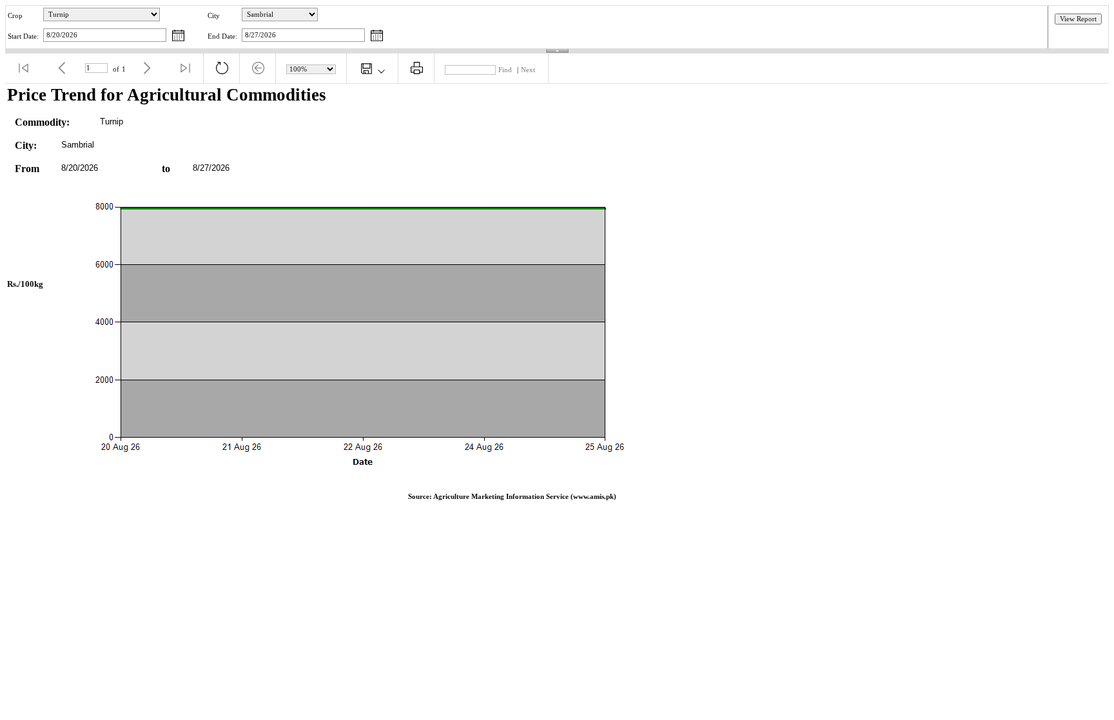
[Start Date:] (178, 36)
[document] (557, 298)
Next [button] (528, 69)
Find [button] (505, 69)
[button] (23, 68)
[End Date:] (376, 36)
